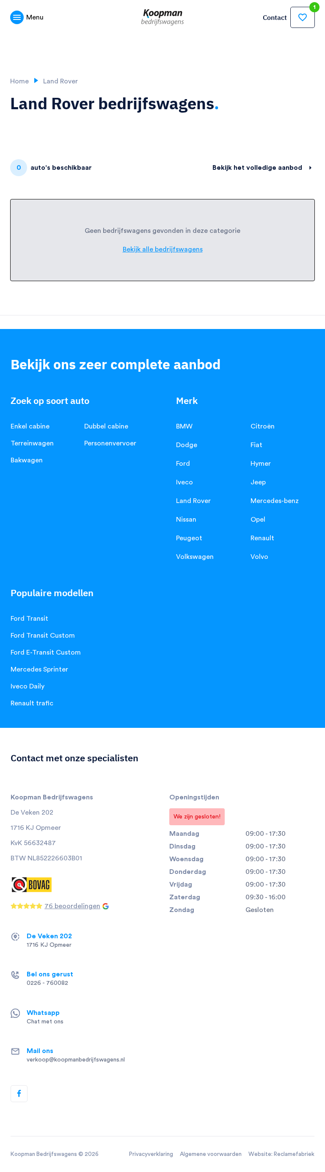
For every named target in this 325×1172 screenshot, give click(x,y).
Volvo (259, 556)
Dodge (186, 445)
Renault (262, 538)
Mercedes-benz (275, 501)
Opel (258, 519)
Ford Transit (29, 618)
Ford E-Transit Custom (46, 652)
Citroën (263, 426)
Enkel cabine (30, 426)
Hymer (261, 463)
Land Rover (193, 501)
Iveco (184, 482)
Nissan (186, 519)
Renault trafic (32, 703)
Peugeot (189, 538)
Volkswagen (195, 556)
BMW (184, 426)
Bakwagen (27, 460)
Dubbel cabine (106, 426)
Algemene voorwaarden (211, 1154)
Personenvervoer (110, 443)
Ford (183, 463)
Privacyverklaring (151, 1154)
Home (19, 81)
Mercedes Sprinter (39, 669)
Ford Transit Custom (43, 635)
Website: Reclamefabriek (281, 1154)
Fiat (256, 445)
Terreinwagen (32, 443)
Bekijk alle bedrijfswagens (163, 249)
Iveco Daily (27, 686)
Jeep (258, 482)
